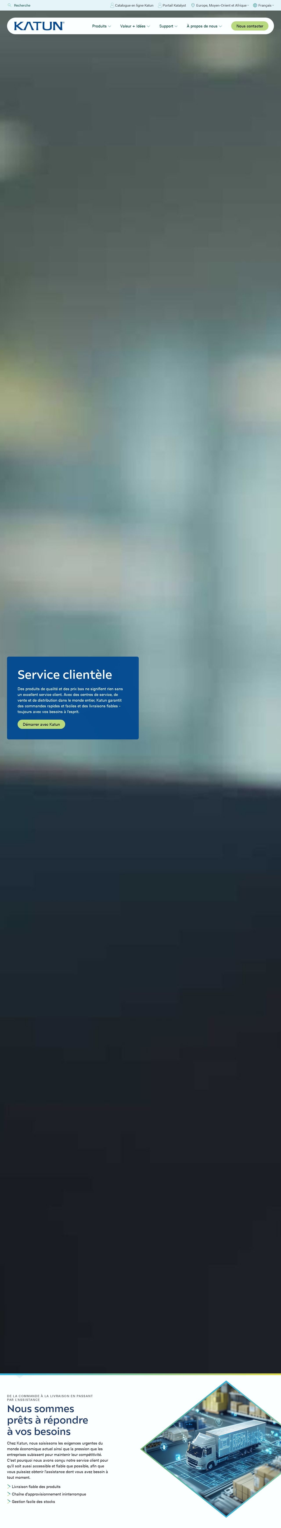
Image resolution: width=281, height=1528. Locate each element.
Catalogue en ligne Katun (134, 5)
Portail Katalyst (174, 5)
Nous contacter (249, 26)
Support (166, 26)
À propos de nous (202, 26)
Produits (99, 26)
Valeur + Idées (133, 26)
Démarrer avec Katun (41, 724)
